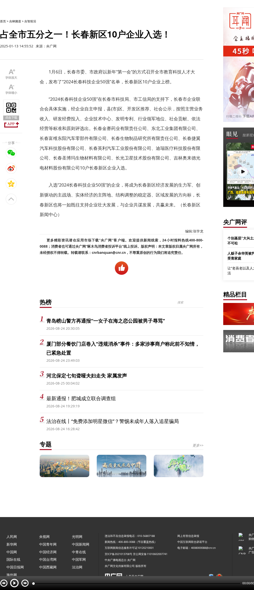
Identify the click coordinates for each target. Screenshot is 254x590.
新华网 (11, 544)
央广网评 (235, 222)
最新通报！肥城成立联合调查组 (81, 398)
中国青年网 (48, 544)
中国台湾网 (48, 559)
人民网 (11, 536)
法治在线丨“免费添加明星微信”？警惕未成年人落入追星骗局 (112, 421)
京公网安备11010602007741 (150, 554)
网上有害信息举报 (188, 536)
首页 (3, 21)
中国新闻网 (80, 544)
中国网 (11, 552)
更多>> (197, 445)
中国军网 (79, 559)
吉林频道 (15, 21)
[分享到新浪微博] (11, 168)
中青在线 (79, 552)
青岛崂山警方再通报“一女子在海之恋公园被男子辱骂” (105, 320)
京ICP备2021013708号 (118, 554)
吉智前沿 (30, 21)
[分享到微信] (11, 152)
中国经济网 (48, 552)
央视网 (44, 536)
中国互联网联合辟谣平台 (192, 542)
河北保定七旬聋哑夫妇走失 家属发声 (86, 375)
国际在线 (13, 559)
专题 (46, 444)
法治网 (77, 567)
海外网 (11, 574)
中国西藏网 (48, 567)
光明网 (77, 536)
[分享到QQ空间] (11, 183)
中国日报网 (15, 567)
